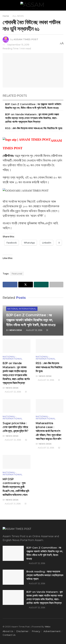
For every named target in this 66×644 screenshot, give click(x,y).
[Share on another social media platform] (56, 284)
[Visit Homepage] (33, 5)
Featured (17, 273)
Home (6, 16)
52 (25, 440)
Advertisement (52, 631)
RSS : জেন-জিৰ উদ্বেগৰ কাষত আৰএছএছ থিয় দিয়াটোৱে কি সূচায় (33, 128)
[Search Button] (61, 5)
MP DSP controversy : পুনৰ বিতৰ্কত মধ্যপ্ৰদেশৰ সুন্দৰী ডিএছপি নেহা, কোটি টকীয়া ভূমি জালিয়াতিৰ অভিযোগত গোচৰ (16, 487)
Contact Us (9, 634)
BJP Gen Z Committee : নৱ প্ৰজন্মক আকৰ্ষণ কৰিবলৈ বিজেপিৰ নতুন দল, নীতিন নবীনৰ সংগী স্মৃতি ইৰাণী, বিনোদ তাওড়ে (30, 320)
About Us (8, 631)
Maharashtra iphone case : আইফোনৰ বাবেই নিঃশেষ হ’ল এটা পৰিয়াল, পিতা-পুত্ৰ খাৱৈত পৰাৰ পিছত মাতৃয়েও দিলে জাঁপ (48, 431)
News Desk (16, 330)
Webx (47, 626)
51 (47, 330)
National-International (21, 309)
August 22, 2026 (34, 330)
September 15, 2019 (18, 44)
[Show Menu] (4, 5)
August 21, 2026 (12, 503)
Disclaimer (22, 631)
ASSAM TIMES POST (26, 39)
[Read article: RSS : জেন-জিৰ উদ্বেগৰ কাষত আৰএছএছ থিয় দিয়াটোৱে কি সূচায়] (50, 346)
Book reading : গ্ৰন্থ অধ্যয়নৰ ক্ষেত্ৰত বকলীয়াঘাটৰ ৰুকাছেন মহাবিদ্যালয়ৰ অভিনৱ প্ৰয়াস (44, 575)
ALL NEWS (18, 16)
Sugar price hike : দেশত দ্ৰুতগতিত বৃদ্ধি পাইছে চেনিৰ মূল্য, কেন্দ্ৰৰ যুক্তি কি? (15, 427)
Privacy (36, 631)
